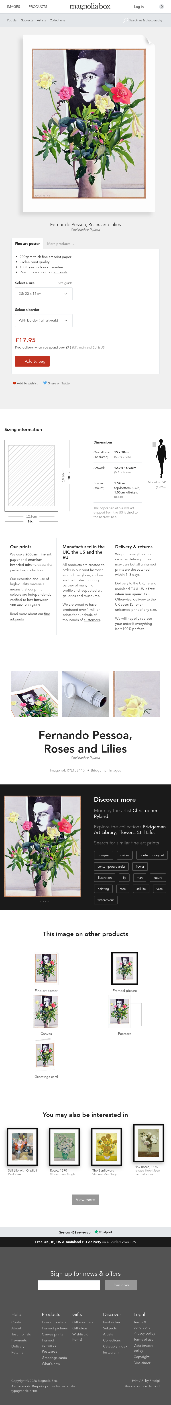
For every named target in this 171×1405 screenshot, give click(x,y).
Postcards (49, 1351)
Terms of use (143, 1339)
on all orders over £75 (85, 1242)
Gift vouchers (82, 1322)
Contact (17, 1322)
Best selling (112, 1322)
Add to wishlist (27, 383)
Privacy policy (144, 1333)
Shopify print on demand (142, 1386)
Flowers (126, 832)
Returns (17, 1352)
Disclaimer (142, 1363)
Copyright (141, 1357)
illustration (105, 878)
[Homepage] (85, 7)
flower (140, 866)
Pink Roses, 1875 (146, 1167)
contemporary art (152, 855)
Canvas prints (52, 1334)
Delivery (121, 583)
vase (160, 889)
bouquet (104, 855)
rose (123, 889)
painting (103, 889)
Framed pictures (55, 1328)
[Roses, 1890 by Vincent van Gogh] (64, 1147)
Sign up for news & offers (85, 1273)
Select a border (27, 309)
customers (92, 620)
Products (38, 6)
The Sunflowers (103, 1170)
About (16, 1328)
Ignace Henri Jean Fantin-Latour (147, 1172)
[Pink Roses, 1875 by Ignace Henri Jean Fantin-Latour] (148, 1143)
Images (13, 6)
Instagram (111, 1352)
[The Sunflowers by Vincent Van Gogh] (106, 1147)
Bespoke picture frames (48, 1386)
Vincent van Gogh (62, 1174)
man (140, 878)
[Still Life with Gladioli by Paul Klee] (22, 1147)
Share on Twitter (59, 383)
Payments (19, 1340)
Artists (41, 20)
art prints (60, 272)
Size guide (65, 283)
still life (141, 889)
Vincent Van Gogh (105, 1174)
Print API (138, 1381)
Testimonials (21, 1334)
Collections (57, 20)
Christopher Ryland (85, 230)
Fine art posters (54, 1322)
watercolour (106, 900)
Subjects (27, 20)
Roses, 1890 (58, 1170)
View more (85, 1199)
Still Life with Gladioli (22, 1170)
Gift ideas (80, 1328)
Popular (12, 20)
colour (124, 855)
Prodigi (155, 1381)
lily (124, 878)
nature (158, 878)
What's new (51, 1364)
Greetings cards (54, 1357)
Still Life (145, 832)
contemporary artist (111, 866)
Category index (115, 1346)
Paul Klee (14, 1174)
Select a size (44, 283)
